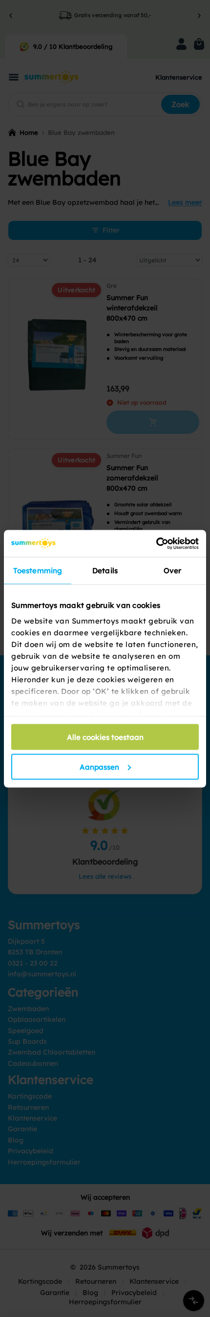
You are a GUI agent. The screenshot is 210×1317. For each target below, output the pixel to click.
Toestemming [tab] (37, 570)
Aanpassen (99, 766)
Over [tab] (172, 570)
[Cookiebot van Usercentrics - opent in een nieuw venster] (156, 543)
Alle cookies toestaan (105, 737)
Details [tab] (105, 570)
